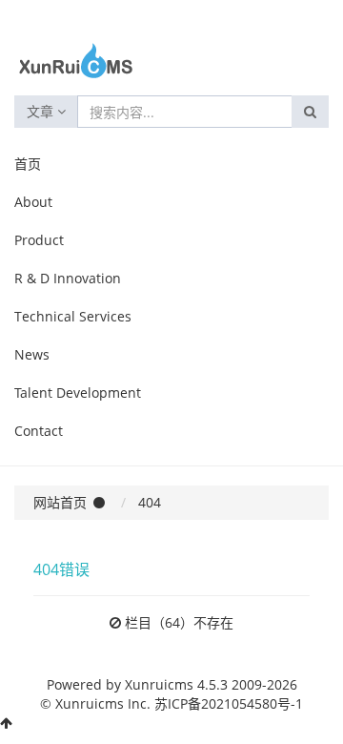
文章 (42, 111)
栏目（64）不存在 (179, 622)
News (32, 354)
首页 (27, 164)
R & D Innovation (67, 278)
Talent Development (77, 392)
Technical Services (72, 316)
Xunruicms (159, 684)
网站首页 (60, 502)
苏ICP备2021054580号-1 (228, 703)
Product (39, 240)
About (33, 202)
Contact (38, 431)
